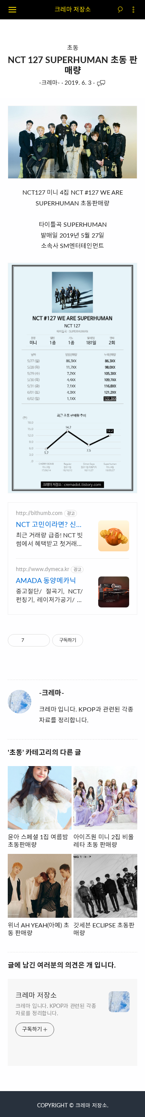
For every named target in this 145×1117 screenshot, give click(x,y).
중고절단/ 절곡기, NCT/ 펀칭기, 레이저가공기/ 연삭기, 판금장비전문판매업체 (49, 596)
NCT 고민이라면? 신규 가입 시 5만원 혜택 (49, 526)
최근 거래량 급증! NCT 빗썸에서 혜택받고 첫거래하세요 (49, 540)
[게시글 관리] (41, 640)
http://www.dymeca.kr (42, 569)
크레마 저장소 (73, 10)
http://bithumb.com (39, 513)
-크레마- (49, 83)
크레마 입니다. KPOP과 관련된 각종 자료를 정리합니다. (55, 1010)
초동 (72, 48)
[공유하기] (31, 640)
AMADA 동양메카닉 (46, 581)
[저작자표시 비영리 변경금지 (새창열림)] (93, 640)
